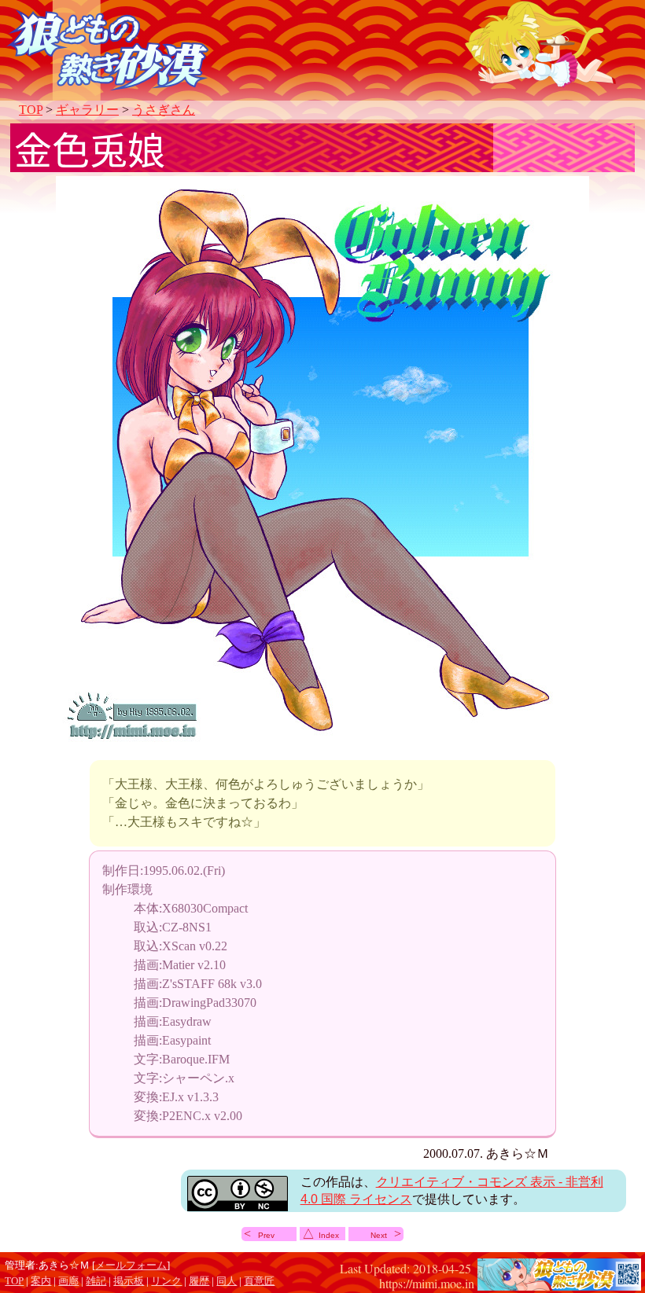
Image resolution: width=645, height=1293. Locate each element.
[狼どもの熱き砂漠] (559, 1282)
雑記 (96, 1281)
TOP (30, 109)
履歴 (199, 1281)
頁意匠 (259, 1281)
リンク (166, 1281)
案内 (41, 1281)
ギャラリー (87, 109)
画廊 (68, 1281)
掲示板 (128, 1281)
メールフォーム (131, 1265)
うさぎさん (163, 109)
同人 (226, 1281)
